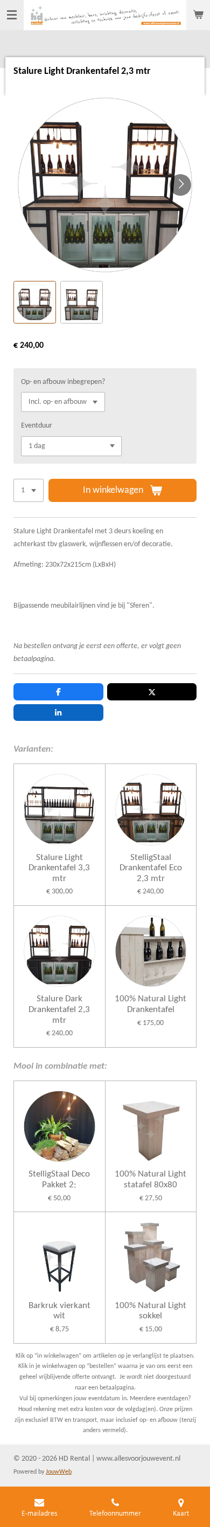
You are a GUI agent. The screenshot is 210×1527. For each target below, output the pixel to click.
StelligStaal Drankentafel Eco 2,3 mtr (151, 868)
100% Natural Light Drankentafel (150, 1004)
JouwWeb (59, 1472)
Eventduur (36, 426)
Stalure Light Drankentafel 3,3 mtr (59, 868)
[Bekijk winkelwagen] (198, 15)
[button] (34, 302)
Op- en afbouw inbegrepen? (63, 382)
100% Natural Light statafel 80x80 (150, 1179)
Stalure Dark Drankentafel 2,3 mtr (59, 1009)
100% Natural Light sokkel (150, 1311)
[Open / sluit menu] (12, 15)
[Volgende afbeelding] (180, 185)
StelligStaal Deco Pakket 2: (59, 1179)
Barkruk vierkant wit (59, 1311)
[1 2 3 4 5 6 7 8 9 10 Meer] (28, 491)
